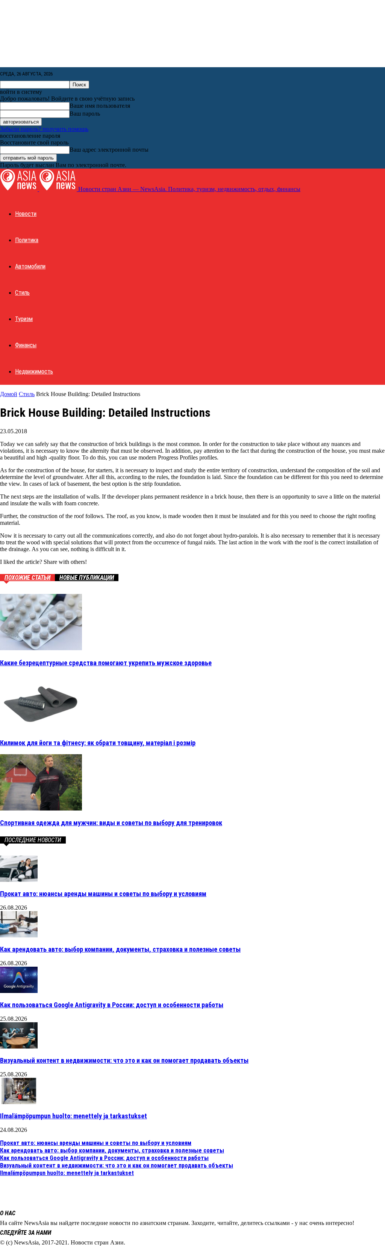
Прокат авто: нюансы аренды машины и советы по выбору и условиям (103, 894)
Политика (26, 240)
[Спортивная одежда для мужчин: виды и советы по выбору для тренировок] (41, 808)
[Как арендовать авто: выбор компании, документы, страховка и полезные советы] (19, 935)
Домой (8, 394)
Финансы (25, 345)
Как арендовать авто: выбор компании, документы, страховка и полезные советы (120, 949)
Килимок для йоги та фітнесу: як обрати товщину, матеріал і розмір (98, 743)
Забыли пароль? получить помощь (44, 129)
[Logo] (19, 189)
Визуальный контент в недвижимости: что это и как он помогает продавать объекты (124, 1060)
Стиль (22, 292)
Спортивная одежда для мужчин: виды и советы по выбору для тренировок (111, 823)
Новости (25, 213)
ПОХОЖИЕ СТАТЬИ (27, 577)
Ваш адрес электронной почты (109, 149)
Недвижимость (34, 371)
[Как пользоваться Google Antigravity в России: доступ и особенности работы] (19, 991)
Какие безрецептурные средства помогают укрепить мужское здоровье (106, 663)
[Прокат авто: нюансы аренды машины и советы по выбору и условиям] (19, 880)
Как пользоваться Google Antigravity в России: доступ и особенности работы (111, 1005)
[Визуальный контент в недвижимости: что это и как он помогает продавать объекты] (19, 1046)
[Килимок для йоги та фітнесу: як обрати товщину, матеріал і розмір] (41, 728)
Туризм (24, 318)
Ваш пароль (85, 113)
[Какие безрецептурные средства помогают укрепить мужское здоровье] (41, 648)
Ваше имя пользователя (100, 105)
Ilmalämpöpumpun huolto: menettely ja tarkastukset (73, 1116)
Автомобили (30, 266)
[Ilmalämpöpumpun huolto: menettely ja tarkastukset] (19, 1102)
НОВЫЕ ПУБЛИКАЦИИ (86, 577)
